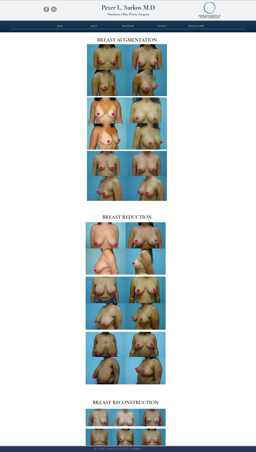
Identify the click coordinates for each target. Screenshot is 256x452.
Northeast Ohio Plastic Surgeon (128, 14)
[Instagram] (54, 9)
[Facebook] (46, 9)
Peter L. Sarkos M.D (128, 7)
